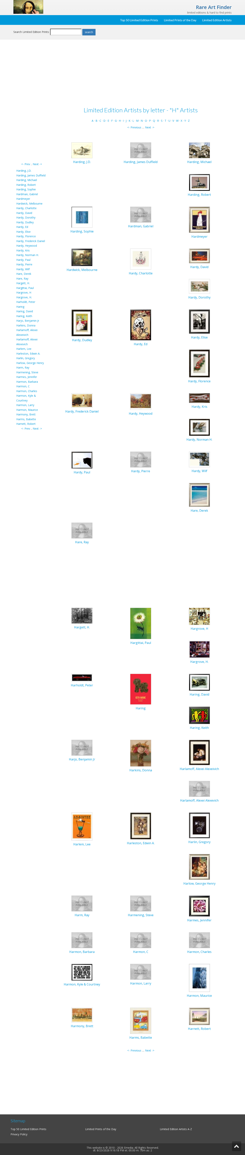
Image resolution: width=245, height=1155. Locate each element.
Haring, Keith (24, 316)
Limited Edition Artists (217, 20)
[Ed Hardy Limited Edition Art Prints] (141, 324)
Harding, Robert (26, 185)
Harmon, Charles (26, 391)
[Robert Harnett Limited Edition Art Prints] (199, 1016)
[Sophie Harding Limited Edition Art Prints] (82, 217)
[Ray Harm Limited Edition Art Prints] (82, 903)
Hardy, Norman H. (27, 255)
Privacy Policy (19, 1134)
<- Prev (25, 164)
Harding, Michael (26, 180)
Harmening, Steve (27, 372)
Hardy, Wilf (23, 269)
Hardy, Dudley (25, 222)
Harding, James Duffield (31, 175)
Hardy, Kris (23, 250)
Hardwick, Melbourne (29, 203)
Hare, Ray (22, 278)
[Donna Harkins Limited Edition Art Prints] (141, 753)
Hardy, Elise (23, 231)
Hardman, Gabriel (27, 194)
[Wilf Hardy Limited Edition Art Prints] (199, 459)
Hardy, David (24, 213)
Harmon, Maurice (27, 410)
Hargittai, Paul (25, 288)
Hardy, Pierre (24, 264)
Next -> (37, 164)
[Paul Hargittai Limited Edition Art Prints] (141, 623)
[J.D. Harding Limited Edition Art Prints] (82, 150)
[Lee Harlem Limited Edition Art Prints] (82, 826)
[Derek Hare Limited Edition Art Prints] (199, 494)
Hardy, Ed (22, 227)
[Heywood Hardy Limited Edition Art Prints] (141, 401)
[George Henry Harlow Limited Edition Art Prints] (199, 866)
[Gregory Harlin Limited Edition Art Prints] (199, 825)
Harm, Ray (22, 367)
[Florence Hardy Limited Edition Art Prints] (199, 363)
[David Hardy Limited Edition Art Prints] (199, 255)
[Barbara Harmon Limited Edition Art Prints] (82, 940)
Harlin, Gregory (25, 358)
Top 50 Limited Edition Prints (139, 20)
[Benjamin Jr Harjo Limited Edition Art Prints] (82, 747)
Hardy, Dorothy (25, 217)
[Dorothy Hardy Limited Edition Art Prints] (199, 286)
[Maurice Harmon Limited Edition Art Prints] (199, 977)
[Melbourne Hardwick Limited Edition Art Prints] (82, 257)
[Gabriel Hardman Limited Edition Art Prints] (141, 214)
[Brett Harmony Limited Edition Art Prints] (82, 1014)
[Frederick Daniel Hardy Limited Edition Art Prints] (82, 400)
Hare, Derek (23, 274)
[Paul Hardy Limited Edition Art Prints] (82, 460)
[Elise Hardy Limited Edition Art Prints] (199, 321)
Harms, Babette (26, 419)
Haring (20, 306)
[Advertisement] (31, 104)
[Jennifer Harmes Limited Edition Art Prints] (199, 906)
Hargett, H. (23, 283)
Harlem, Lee (23, 349)
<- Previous (134, 127)
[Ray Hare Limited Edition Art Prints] (82, 530)
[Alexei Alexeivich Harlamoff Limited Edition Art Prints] (199, 752)
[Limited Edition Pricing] (28, 6)
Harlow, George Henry (30, 363)
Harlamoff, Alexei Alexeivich (199, 769)
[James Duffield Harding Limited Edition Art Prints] (141, 150)
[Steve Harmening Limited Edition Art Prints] (141, 903)
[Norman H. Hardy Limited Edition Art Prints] (199, 427)
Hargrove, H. (24, 297)
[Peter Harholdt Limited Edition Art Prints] (82, 677)
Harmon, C (23, 386)
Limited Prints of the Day (180, 20)
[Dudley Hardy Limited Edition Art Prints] (82, 323)
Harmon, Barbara (27, 381)
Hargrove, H (23, 292)
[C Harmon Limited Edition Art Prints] (141, 940)
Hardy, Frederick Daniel (30, 241)
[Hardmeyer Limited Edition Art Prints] (199, 219)
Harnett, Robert (26, 424)
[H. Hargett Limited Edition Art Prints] (82, 615)
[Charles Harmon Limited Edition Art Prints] (199, 940)
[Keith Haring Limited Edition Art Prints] (199, 715)
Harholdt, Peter (25, 302)
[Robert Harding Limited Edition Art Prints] (199, 182)
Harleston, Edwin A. (28, 353)
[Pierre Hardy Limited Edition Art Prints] (141, 459)
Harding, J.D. (23, 170)
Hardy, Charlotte (26, 208)
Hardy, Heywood (26, 245)
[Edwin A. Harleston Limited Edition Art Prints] (141, 825)
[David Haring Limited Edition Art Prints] (199, 682)
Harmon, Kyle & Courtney (82, 984)
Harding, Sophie (26, 189)
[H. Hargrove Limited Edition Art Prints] (199, 649)
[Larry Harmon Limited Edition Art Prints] (141, 971)
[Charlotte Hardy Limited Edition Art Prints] (141, 259)
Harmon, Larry (25, 405)
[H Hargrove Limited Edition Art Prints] (199, 616)
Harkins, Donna (25, 325)
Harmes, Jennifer (26, 377)
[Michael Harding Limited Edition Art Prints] (199, 150)
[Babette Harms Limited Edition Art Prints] (141, 1020)
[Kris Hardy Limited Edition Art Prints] (199, 398)
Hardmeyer (23, 199)
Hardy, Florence (26, 236)
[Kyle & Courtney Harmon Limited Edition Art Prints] (82, 972)
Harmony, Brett (26, 414)
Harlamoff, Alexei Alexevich (199, 800)
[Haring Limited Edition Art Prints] (141, 689)
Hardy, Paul (23, 260)
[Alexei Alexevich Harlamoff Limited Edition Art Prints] (199, 788)
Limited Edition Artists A (174, 1129)
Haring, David (24, 311)
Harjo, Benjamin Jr (27, 320)
